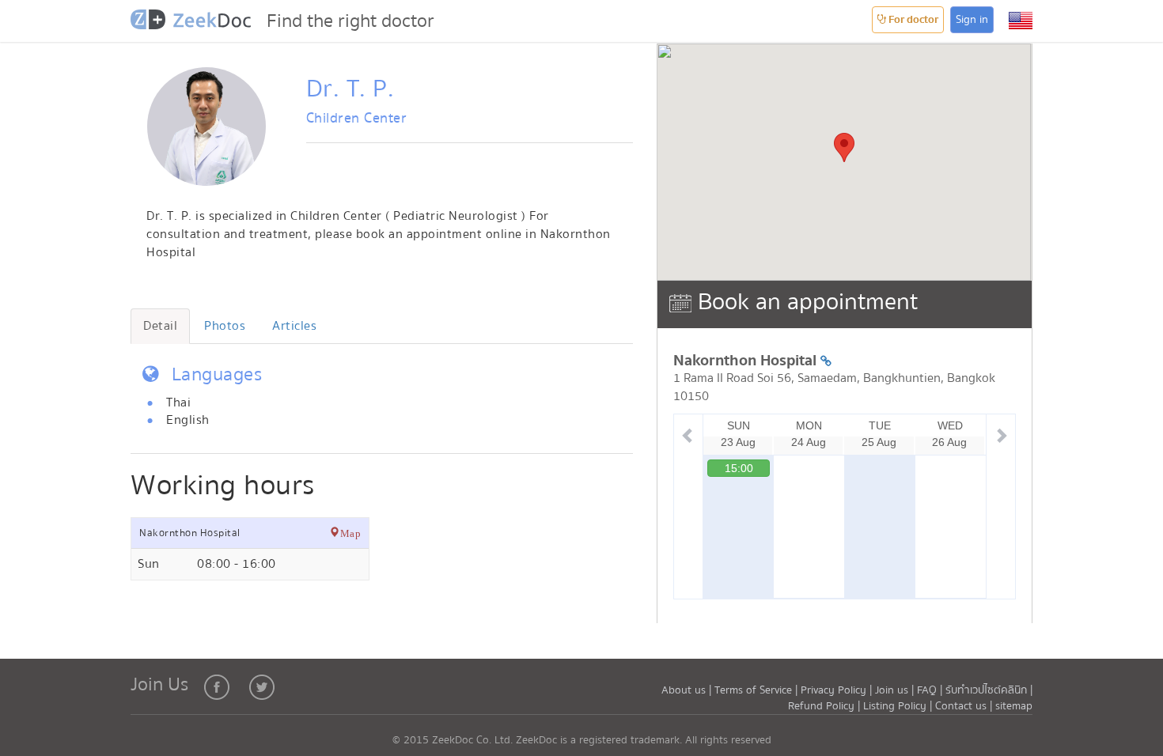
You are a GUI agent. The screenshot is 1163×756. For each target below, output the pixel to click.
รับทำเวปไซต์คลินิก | (988, 690)
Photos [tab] (224, 326)
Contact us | (965, 706)
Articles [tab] (294, 326)
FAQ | (929, 690)
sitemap (1013, 706)
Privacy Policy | (838, 690)
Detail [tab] (160, 326)
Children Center (356, 118)
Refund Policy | (825, 706)
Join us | (894, 690)
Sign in (972, 19)
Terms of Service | (757, 690)
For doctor (912, 19)
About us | (687, 690)
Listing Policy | (899, 706)
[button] (1020, 20)
